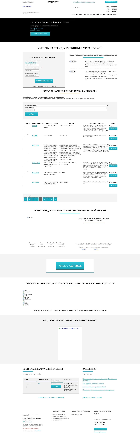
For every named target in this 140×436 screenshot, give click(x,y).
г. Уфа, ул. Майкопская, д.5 (102, 419)
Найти (31, 114)
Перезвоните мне (111, 1)
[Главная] (35, 6)
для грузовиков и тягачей (59, 414)
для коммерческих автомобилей (61, 418)
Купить (113, 128)
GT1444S (35, 172)
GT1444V (35, 182)
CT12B (34, 126)
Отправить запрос (44, 81)
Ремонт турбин (76, 14)
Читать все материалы (92, 397)
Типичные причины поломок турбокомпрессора (98, 390)
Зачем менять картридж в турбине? (94, 387)
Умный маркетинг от (32, 430)
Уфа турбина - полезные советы (93, 383)
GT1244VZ (36, 163)
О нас (96, 414)
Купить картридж (70, 266)
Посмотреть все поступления (51, 397)
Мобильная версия (27, 421)
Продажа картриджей (91, 14)
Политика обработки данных (100, 431)
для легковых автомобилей (59, 416)
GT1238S (35, 145)
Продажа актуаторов (108, 14)
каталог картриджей (77, 414)
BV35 (39, 383)
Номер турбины (30, 105)
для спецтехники (57, 420)
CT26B (34, 135)
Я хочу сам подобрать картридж (44, 86)
